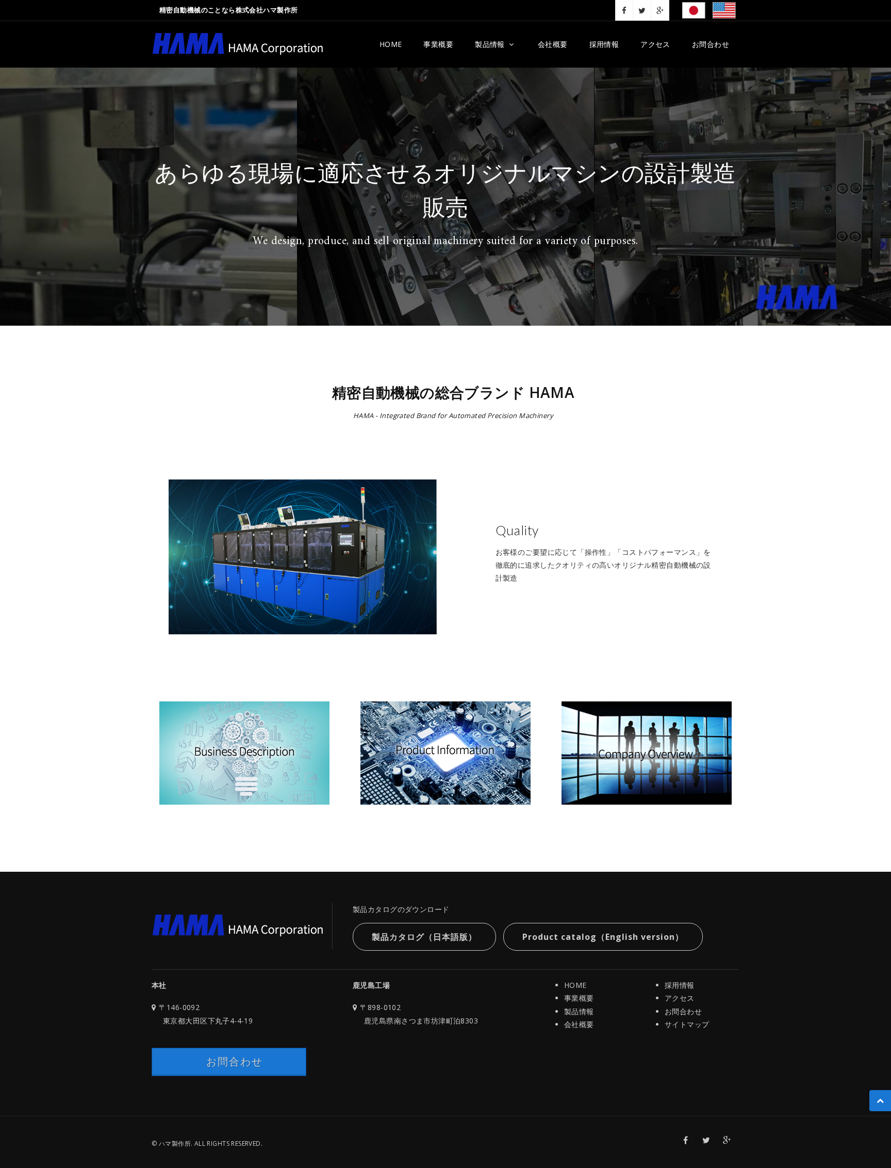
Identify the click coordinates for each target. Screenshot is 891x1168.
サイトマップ (687, 1024)
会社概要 (553, 44)
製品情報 (490, 44)
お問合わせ (710, 44)
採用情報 (604, 44)
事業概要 (438, 44)
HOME (391, 44)
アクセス (655, 44)
